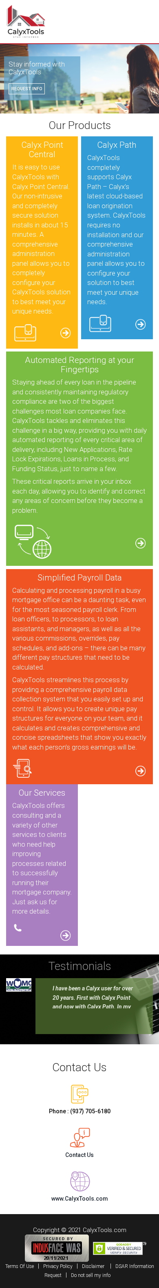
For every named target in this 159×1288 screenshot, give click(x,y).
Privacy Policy (58, 1266)
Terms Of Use (19, 1266)
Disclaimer (93, 1266)
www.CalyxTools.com (79, 1198)
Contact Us (79, 1155)
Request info (26, 88)
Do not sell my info (90, 1275)
